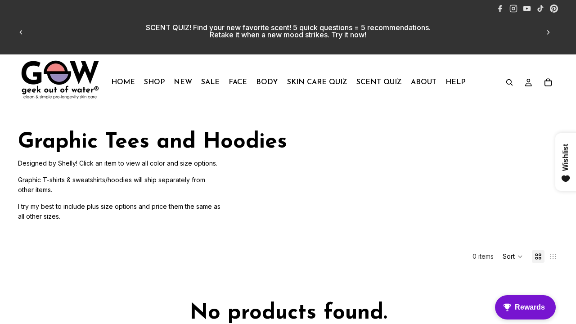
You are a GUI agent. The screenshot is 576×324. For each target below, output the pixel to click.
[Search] (509, 82)
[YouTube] (527, 8)
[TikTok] (540, 8)
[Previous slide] (21, 32)
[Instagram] (513, 8)
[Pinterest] (554, 8)
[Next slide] (548, 32)
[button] (513, 256)
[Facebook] (500, 8)
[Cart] (548, 82)
